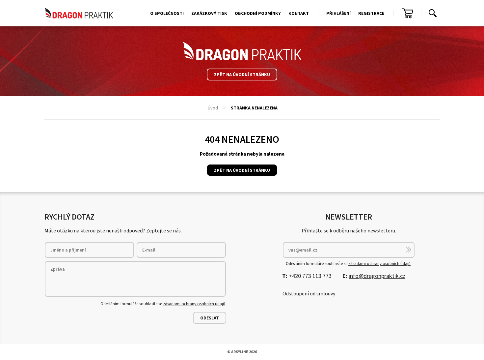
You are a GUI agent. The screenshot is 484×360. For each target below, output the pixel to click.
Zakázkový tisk (209, 13)
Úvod (213, 108)
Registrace (371, 13)
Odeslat (209, 318)
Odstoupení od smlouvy (308, 293)
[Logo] (242, 51)
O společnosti (167, 13)
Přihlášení (338, 13)
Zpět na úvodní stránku (242, 74)
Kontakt (298, 13)
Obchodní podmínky (258, 13)
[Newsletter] (409, 249)
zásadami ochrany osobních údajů (194, 304)
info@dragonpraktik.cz (377, 276)
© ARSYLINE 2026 (242, 351)
